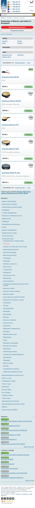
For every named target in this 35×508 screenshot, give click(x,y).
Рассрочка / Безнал (17, 30)
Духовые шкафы (8, 294)
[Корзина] (31, 2)
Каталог (3, 17)
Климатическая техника (9, 233)
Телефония (5, 221)
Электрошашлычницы (10, 351)
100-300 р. (20, 55)
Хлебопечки (7, 302)
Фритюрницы (7, 357)
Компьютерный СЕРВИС (10, 409)
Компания (9, 17)
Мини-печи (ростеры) (9, 255)
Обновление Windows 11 (9, 439)
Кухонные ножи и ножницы (11, 291)
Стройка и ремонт (7, 395)
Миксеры (6, 317)
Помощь (31, 6)
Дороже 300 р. (6, 57)
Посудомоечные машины (11, 369)
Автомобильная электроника (11, 224)
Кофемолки (6, 325)
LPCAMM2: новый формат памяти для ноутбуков (16, 421)
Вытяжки (6, 366)
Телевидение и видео (8, 381)
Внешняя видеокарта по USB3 (10, 435)
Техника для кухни (7, 238)
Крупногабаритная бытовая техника (13, 404)
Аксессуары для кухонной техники (14, 297)
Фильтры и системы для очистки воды (15, 246)
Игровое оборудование (9, 230)
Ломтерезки (7, 272)
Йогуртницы (7, 348)
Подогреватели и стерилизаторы (13, 241)
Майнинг (4, 407)
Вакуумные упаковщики (10, 343)
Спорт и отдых (6, 384)
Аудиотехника (6, 218)
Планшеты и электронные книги (12, 215)
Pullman (19, 43)
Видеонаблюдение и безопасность (13, 375)
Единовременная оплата (17, 27)
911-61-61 (16, 9)
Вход (31, 10)
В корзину (28, 86)
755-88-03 (16, 4)
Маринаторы (7, 278)
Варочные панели (8, 288)
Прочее (4, 227)
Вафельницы (7, 337)
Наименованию (20, 62)
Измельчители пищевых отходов (13, 300)
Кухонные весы (8, 323)
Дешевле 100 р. (7, 55)
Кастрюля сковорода (9, 252)
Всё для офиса (6, 389)
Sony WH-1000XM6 (7, 459)
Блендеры (6, 331)
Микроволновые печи (10, 334)
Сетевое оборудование (9, 213)
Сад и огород (6, 398)
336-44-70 (16, 2)
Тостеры (5, 305)
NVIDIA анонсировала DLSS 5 (10, 425)
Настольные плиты (9, 275)
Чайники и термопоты (10, 264)
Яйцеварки (6, 360)
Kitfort (4, 43)
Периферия (5, 210)
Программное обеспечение (10, 401)
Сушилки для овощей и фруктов (13, 354)
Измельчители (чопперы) (11, 249)
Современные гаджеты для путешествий (14, 473)
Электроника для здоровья (9, 468)
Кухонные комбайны (9, 320)
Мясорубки (6, 311)
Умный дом (5, 386)
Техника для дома (7, 236)
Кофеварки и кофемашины (11, 328)
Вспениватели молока (10, 346)
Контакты (22, 17)
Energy (19, 41)
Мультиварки (7, 314)
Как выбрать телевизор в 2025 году (12, 477)
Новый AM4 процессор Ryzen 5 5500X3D (14, 430)
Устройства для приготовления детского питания (15, 284)
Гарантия (16, 17)
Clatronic (5, 41)
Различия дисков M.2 (7, 464)
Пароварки (6, 261)
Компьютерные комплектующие (12, 207)
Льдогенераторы (8, 281)
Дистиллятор (7, 266)
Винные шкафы (8, 363)
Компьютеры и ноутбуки (9, 204)
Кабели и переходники (9, 201)
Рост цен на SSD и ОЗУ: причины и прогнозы (15, 455)
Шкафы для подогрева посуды (12, 371)
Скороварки (7, 258)
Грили (5, 340)
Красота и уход (6, 378)
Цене (28, 62)
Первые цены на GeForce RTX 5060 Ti (13, 444)
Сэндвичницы (7, 269)
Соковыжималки (8, 308)
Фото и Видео (6, 392)
